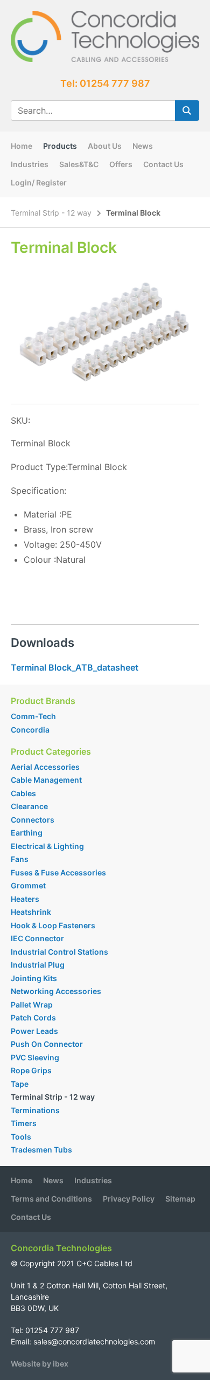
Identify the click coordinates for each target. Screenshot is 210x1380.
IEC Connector (37, 938)
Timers (24, 1123)
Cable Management (46, 779)
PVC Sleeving (35, 1057)
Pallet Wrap (32, 1004)
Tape (20, 1083)
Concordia (30, 729)
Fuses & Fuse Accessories (58, 872)
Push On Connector (47, 1043)
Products (60, 145)
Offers (120, 164)
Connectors (32, 819)
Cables (23, 793)
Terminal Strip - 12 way (51, 212)
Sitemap (180, 1198)
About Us (105, 145)
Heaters (25, 898)
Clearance (29, 806)
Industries (29, 164)
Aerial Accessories (45, 766)
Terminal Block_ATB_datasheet (74, 667)
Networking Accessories (56, 991)
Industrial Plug (38, 964)
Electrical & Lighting (47, 846)
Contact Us (163, 164)
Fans (20, 859)
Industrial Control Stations (59, 951)
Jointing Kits (34, 978)
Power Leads (34, 1031)
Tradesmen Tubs (41, 1149)
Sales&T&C (79, 164)
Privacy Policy (129, 1198)
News (142, 145)
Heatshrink (31, 911)
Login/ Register (39, 182)
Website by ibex (39, 1363)
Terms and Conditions (51, 1198)
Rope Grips (31, 1070)
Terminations (35, 1110)
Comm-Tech (33, 716)
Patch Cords (33, 1017)
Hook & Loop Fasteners (53, 925)
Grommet (28, 885)
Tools (21, 1136)
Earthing (27, 832)
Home (21, 145)
